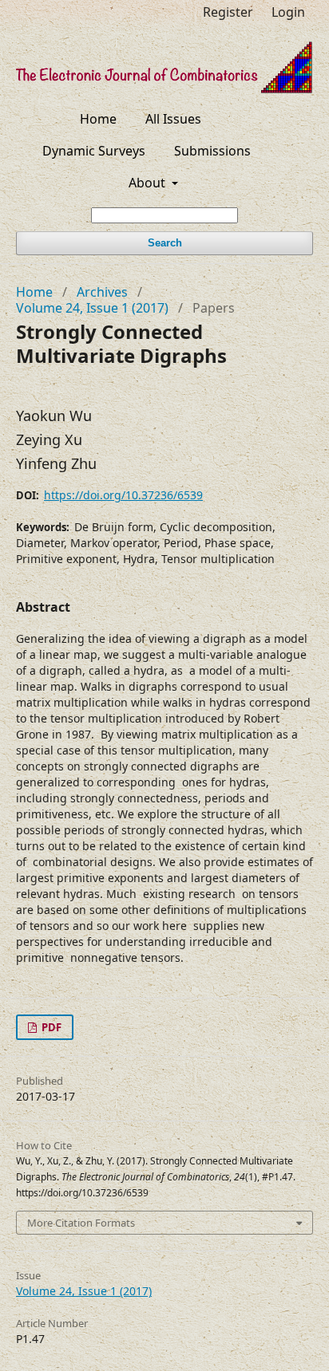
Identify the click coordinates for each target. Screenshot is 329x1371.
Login (288, 12)
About (148, 182)
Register (228, 12)
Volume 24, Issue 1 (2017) (92, 308)
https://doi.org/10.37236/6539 (123, 494)
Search (165, 243)
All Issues (173, 119)
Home (98, 119)
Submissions (212, 151)
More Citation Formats (81, 1222)
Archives (102, 292)
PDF (50, 1027)
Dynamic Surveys (93, 151)
